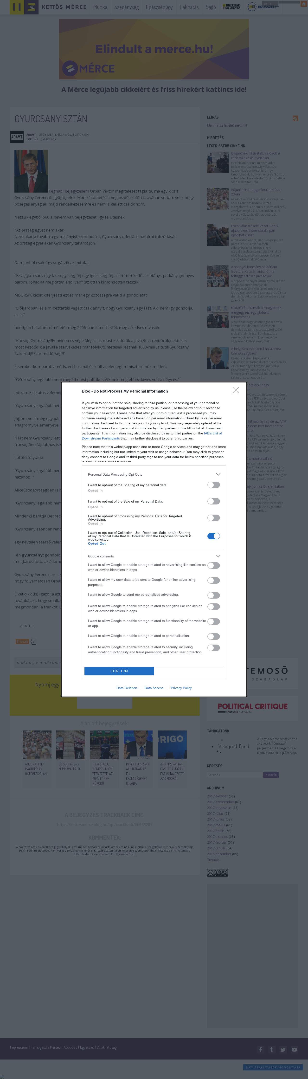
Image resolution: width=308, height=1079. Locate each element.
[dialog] (154, 539)
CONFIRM (119, 671)
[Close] (237, 391)
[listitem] (154, 474)
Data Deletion (126, 688)
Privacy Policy (181, 688)
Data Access (154, 688)
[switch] (213, 485)
